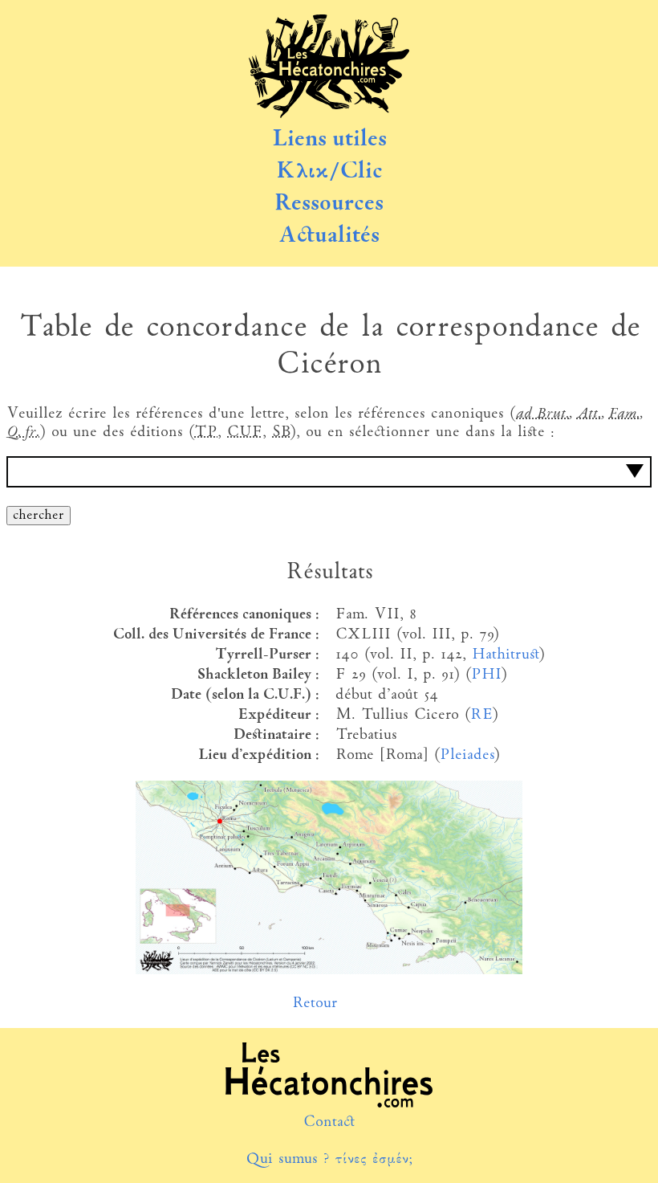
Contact (329, 1122)
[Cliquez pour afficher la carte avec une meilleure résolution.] (329, 970)
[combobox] (329, 471)
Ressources (329, 204)
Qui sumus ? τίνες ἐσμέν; (329, 1159)
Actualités (329, 236)
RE (481, 715)
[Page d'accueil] (329, 114)
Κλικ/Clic (329, 172)
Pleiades (467, 755)
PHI (486, 675)
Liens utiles (329, 140)
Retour (315, 1003)
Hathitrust (505, 655)
